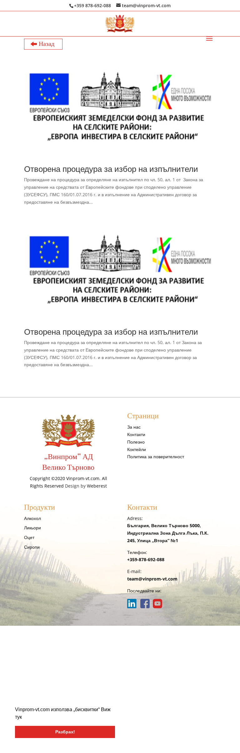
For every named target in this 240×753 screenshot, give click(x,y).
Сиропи (32, 547)
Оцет (29, 537)
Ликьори (32, 528)
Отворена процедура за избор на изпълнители (111, 168)
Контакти (136, 434)
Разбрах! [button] (65, 731)
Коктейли (136, 449)
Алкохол (32, 518)
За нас (134, 427)
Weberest (97, 486)
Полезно (136, 442)
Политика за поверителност (155, 456)
